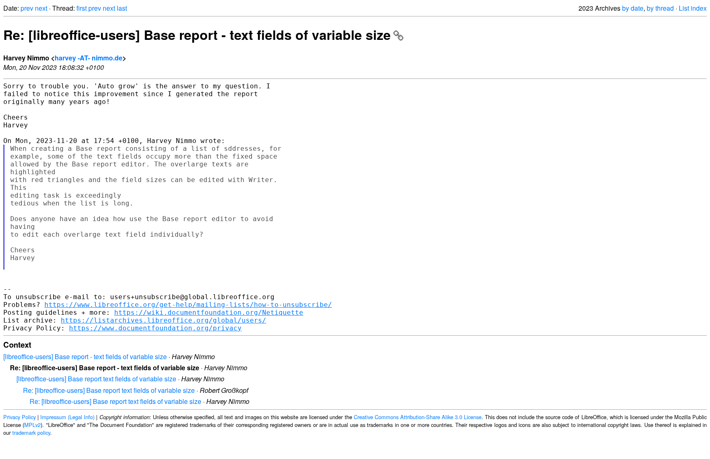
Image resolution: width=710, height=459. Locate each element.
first (81, 8)
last (122, 8)
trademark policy (31, 432)
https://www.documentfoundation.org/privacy (155, 328)
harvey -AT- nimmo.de (88, 57)
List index (693, 8)
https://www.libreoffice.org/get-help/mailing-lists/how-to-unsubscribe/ (188, 305)
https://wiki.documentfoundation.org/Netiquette (208, 312)
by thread (660, 8)
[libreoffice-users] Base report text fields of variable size (96, 378)
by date (632, 8)
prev (27, 8)
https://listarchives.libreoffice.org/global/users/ (163, 320)
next (41, 8)
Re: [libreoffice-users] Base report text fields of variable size (109, 390)
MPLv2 (32, 425)
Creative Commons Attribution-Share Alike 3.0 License (418, 417)
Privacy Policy (19, 417)
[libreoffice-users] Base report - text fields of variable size (85, 356)
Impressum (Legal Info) (67, 417)
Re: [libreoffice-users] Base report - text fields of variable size (197, 34)
